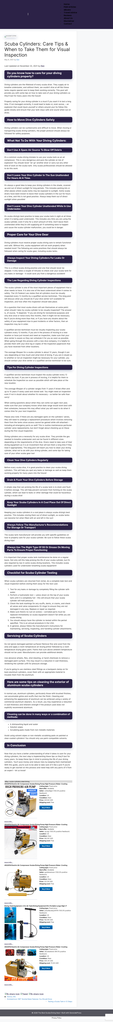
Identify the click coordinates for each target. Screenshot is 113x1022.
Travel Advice (70, 12)
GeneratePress (75, 1013)
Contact (68, 23)
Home (67, 4)
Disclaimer (69, 21)
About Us (68, 18)
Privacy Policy (56, 1018)
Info (14, 997)
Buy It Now (46, 808)
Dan (42, 66)
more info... (8, 822)
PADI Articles (70, 7)
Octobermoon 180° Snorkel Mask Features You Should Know (29, 999)
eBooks (67, 9)
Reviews (68, 15)
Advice (9, 997)
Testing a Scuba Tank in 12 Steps (60, 1001)
